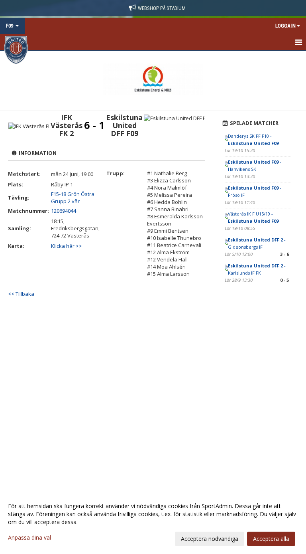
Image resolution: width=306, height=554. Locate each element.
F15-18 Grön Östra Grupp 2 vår (72, 197)
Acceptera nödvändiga (209, 538)
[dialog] (153, 522)
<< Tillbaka (21, 293)
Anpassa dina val (29, 537)
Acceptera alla (271, 538)
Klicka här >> (66, 245)
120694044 (63, 210)
